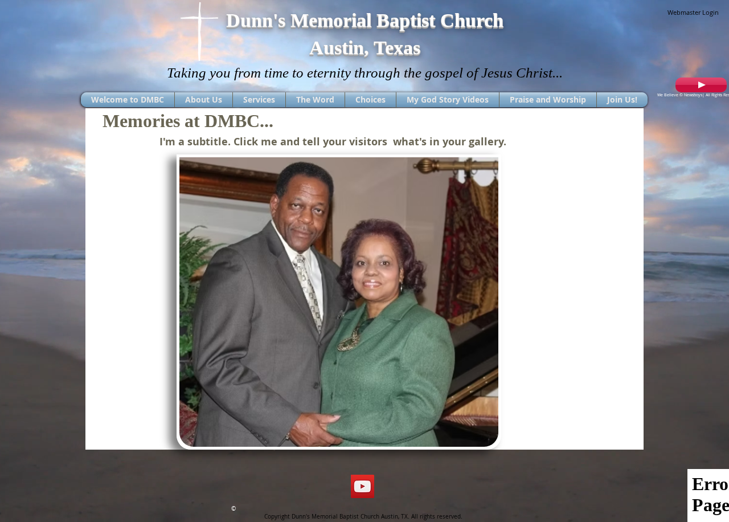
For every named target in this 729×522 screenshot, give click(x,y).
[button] (339, 302)
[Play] (701, 85)
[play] (474, 437)
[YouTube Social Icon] (362, 486)
